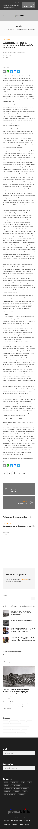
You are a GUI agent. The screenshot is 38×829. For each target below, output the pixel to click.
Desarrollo (27, 820)
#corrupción (14, 721)
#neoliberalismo (15, 724)
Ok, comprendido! (29, 5)
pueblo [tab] (11, 662)
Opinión (24, 501)
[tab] (10, 606)
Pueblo (21, 824)
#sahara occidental (9, 733)
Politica (14, 824)
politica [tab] (5, 662)
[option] (19, 528)
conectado (24, 579)
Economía (7, 824)
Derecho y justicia (16, 820)
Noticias (13, 486)
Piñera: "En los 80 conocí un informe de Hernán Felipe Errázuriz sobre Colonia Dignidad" (21, 489)
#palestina (7, 730)
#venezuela (21, 733)
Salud (27, 824)
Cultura (6, 820)
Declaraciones (11, 29)
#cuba (22, 721)
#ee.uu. (29, 721)
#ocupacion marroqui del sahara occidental (16, 727)
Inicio (4, 29)
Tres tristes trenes (22, 503)
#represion (16, 730)
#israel (6, 724)
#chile (5, 721)
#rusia (24, 730)
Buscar (5, 595)
